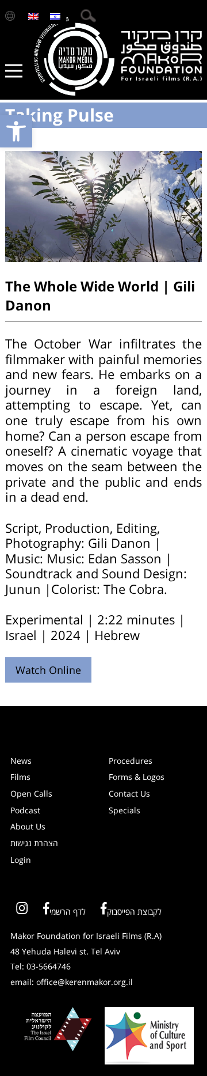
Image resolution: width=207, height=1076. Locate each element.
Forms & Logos (136, 776)
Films (20, 776)
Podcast (25, 810)
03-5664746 (48, 966)
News (21, 760)
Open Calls (31, 793)
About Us (27, 826)
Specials (124, 810)
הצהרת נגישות (34, 843)
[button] (16, 131)
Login (20, 859)
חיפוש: (88, 16)
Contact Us (129, 793)
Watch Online (48, 670)
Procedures (130, 760)
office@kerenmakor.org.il (84, 981)
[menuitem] (33, 15)
